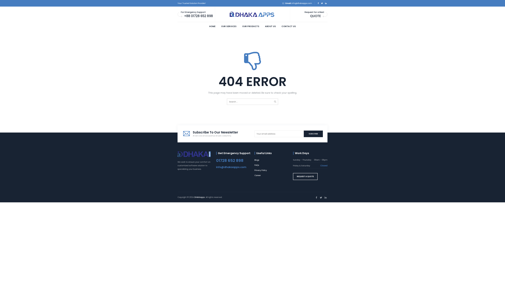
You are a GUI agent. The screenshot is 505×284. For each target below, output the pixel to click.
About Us (270, 26)
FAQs (256, 165)
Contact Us (289, 26)
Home (212, 26)
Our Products (250, 26)
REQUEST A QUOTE (305, 176)
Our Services (228, 26)
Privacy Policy (260, 170)
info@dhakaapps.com (302, 3)
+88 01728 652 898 (198, 16)
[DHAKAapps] (252, 14)
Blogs (256, 160)
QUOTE (315, 16)
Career (257, 175)
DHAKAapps (199, 197)
